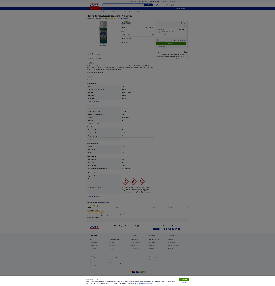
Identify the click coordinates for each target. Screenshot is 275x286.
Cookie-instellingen (184, 282)
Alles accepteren (184, 279)
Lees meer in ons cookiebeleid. (145, 283)
